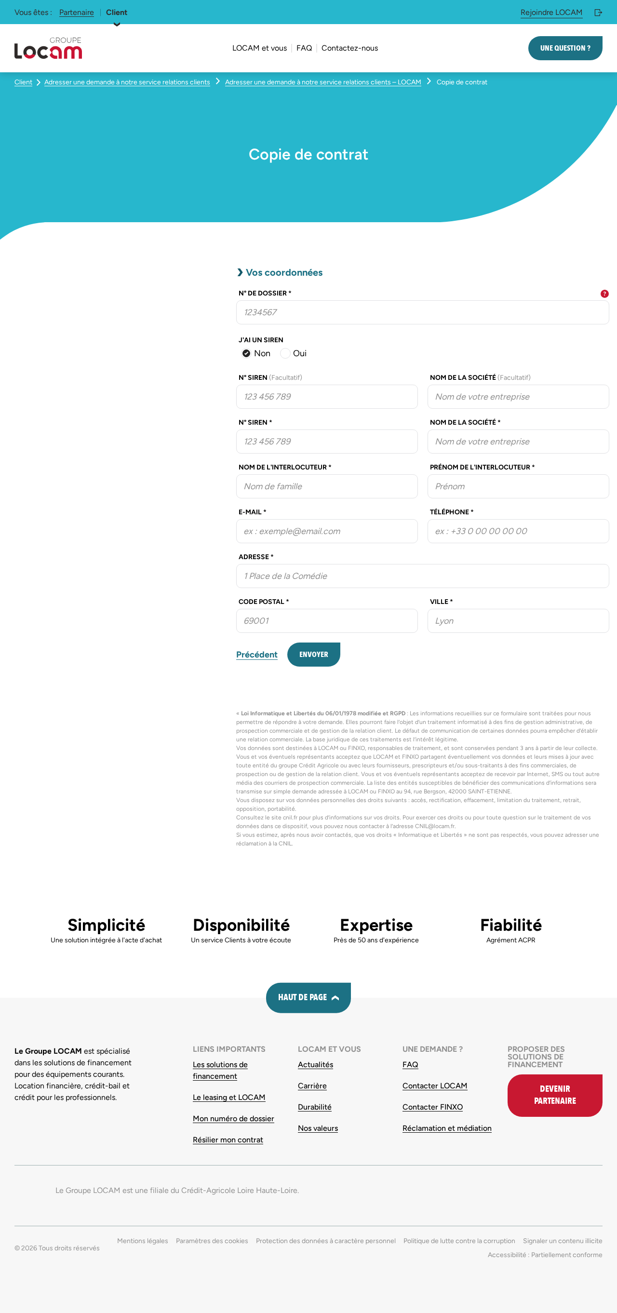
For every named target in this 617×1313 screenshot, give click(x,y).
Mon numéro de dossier (233, 1118)
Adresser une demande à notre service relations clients (127, 82)
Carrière (312, 1085)
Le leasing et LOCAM (229, 1097)
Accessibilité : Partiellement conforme (545, 1255)
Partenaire (76, 12)
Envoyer (313, 654)
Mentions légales (142, 1241)
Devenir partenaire (555, 1095)
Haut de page (302, 997)
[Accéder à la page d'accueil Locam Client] (48, 48)
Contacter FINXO (432, 1107)
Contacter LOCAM (435, 1085)
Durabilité (315, 1107)
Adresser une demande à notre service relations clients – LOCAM (323, 82)
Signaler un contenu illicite (563, 1241)
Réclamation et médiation (447, 1128)
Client (116, 12)
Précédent (257, 654)
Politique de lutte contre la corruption (459, 1241)
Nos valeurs (318, 1128)
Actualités (315, 1064)
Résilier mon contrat (228, 1139)
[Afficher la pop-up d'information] (604, 293)
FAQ (410, 1064)
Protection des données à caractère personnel (326, 1241)
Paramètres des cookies (212, 1241)
